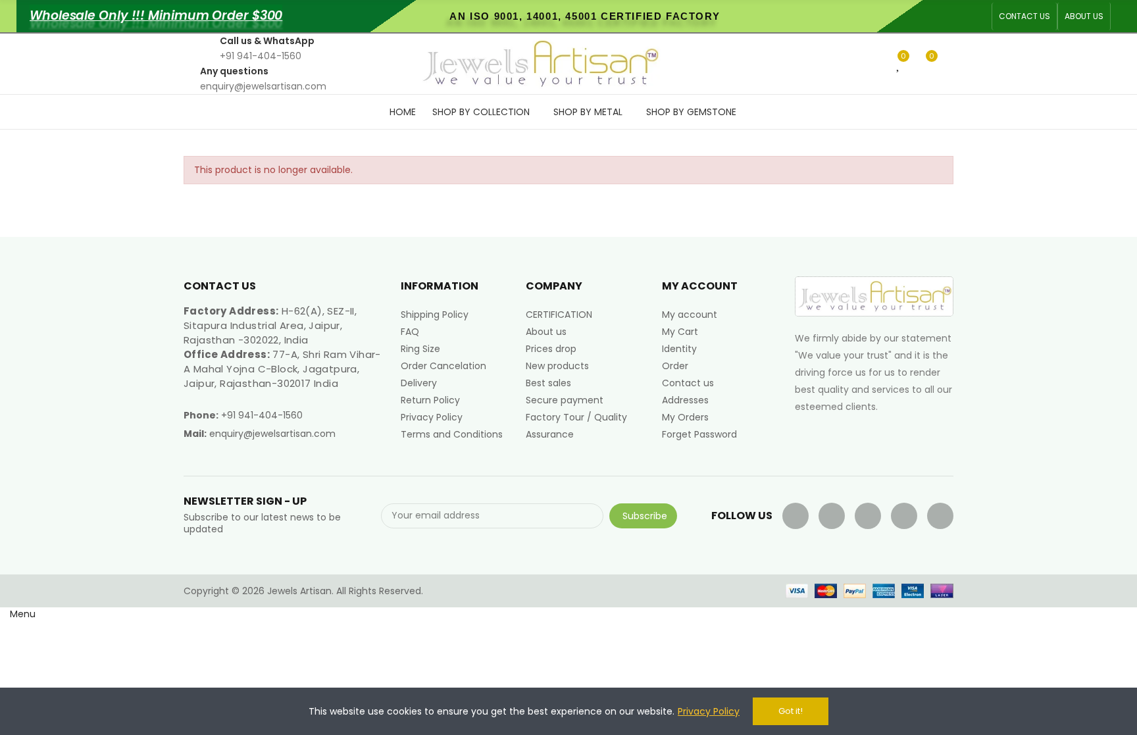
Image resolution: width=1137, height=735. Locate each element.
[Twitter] (832, 516)
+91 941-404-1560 (262, 415)
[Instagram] (940, 516)
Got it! (790, 711)
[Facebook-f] (795, 516)
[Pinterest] (904, 516)
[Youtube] (868, 516)
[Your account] (950, 63)
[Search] (877, 63)
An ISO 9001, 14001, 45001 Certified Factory (584, 16)
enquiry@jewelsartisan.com (272, 433)
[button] (1024, 16)
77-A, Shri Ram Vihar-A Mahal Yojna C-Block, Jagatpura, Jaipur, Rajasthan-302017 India (282, 368)
